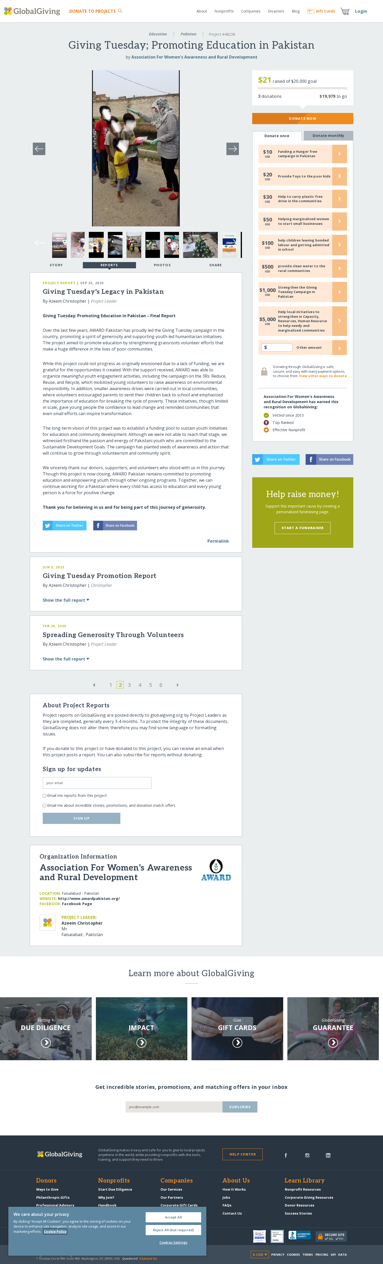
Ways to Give (47, 1189)
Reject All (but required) (173, 1230)
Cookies (293, 1254)
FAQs (227, 1205)
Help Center (243, 1154)
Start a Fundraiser (303, 527)
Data (342, 1254)
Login (361, 11)
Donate (92, 11)
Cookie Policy (55, 1231)
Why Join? (106, 1197)
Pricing (322, 1254)
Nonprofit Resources (303, 1189)
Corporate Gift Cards (178, 1205)
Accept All (173, 1217)
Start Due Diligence (115, 1189)
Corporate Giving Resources (309, 1197)
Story (56, 265)
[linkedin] (328, 1155)
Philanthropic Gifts (53, 1197)
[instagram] (307, 1155)
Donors (46, 1181)
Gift (325, 11)
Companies (251, 11)
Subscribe (240, 1106)
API (333, 1254)
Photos (162, 265)
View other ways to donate (323, 375)
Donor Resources (299, 1205)
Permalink (218, 541)
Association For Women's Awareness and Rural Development (194, 57)
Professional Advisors (55, 1205)
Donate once (276, 135)
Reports (109, 265)
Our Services (171, 1189)
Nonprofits (223, 11)
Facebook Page (77, 903)
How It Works (234, 1189)
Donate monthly (328, 135)
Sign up (81, 818)
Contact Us (232, 1213)
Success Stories (298, 1213)
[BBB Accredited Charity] (302, 1236)
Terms (307, 1254)
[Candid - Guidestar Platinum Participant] (279, 1236)
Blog (296, 11)
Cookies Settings (173, 1242)
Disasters (276, 11)
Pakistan (188, 33)
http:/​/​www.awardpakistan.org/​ (89, 898)
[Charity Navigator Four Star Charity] (262, 1236)
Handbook (107, 1205)
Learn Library (305, 1181)
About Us (236, 1181)
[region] (107, 1231)
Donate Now (302, 118)
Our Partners (171, 1197)
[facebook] (286, 1155)
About (201, 11)
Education (158, 33)
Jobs (226, 1197)
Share (215, 265)
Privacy (277, 1254)
